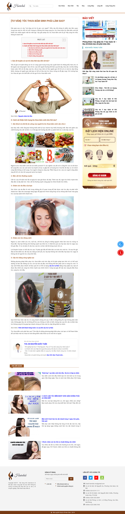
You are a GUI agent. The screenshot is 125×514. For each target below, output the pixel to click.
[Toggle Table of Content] (63, 40)
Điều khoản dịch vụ (63, 484)
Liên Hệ (49, 484)
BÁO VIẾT (88, 18)
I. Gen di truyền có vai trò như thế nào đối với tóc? (38, 43)
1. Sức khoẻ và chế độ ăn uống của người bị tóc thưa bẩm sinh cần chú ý (46, 48)
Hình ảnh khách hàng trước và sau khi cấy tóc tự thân (35, 328)
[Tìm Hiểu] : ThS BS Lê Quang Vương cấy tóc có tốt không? (106, 89)
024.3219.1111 (95, 490)
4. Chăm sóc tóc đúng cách (35, 54)
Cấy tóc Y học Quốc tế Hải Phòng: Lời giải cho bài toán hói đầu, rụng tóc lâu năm (106, 101)
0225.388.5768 (95, 504)
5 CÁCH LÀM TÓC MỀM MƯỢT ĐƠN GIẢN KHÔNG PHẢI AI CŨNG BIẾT (60, 397)
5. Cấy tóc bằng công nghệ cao (36, 56)
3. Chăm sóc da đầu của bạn (35, 52)
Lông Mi (99, 6)
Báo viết (70, 6)
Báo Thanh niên (58, 355)
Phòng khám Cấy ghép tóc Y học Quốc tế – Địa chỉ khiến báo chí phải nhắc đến (100, 43)
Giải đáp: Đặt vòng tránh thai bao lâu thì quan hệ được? (100, 72)
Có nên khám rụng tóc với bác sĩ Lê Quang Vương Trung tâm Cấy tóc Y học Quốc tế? (106, 79)
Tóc (78, 6)
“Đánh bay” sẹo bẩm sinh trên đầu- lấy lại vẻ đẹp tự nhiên (60, 373)
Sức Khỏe (61, 6)
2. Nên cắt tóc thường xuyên (35, 50)
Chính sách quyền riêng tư (65, 486)
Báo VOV (49, 355)
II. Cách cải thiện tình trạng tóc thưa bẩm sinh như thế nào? (41, 46)
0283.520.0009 (95, 497)
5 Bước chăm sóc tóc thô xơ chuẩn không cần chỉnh (59, 442)
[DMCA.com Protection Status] (102, 478)
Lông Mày (91, 6)
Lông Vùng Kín (110, 6)
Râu (83, 6)
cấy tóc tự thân (54, 266)
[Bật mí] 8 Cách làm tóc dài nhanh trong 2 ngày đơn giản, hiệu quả (60, 420)
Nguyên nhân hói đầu (25, 116)
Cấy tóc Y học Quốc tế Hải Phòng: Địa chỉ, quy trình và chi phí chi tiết (106, 112)
